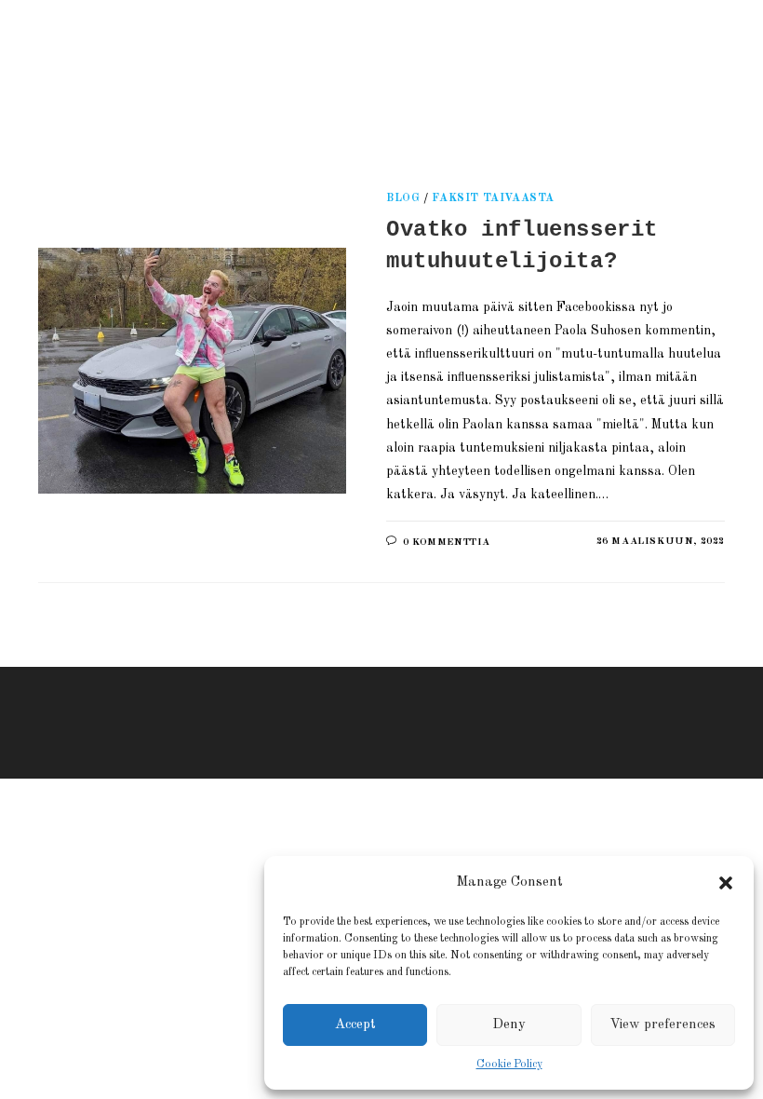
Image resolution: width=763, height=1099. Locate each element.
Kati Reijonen (251, 69)
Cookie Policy (509, 1064)
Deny (509, 1025)
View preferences (662, 1025)
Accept (355, 1025)
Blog (403, 198)
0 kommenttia (446, 542)
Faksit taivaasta (493, 198)
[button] (725, 883)
